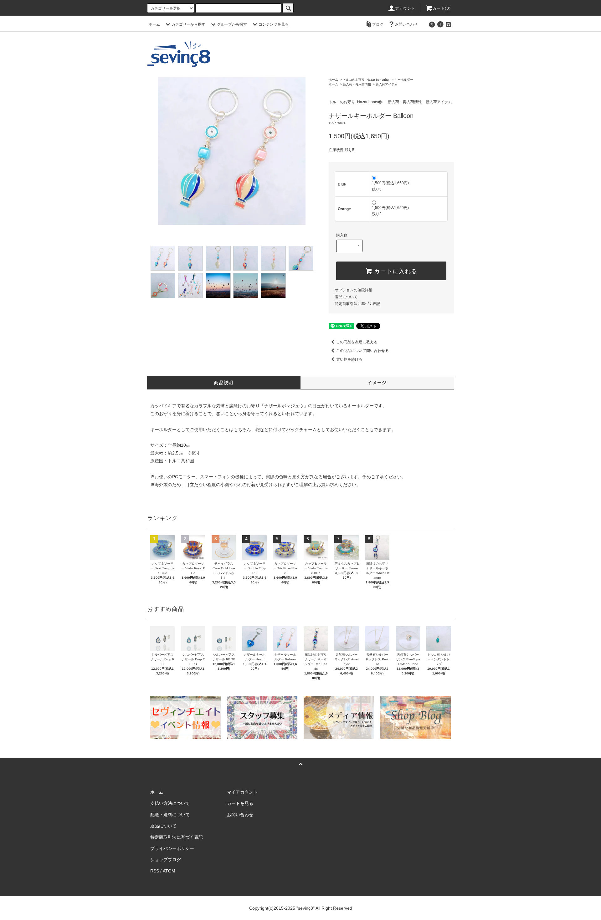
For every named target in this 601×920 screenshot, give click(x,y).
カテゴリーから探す (188, 24)
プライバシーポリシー (172, 848)
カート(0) (442, 8)
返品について (346, 297)
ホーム (154, 24)
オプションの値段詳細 (353, 290)
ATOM (169, 870)
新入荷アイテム (387, 84)
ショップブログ (165, 859)
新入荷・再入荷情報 (357, 84)
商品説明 (224, 382)
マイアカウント (242, 792)
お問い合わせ (406, 24)
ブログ (377, 24)
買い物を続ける (349, 359)
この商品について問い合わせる (362, 350)
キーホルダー (403, 79)
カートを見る (240, 803)
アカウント (405, 8)
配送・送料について (170, 814)
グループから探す (232, 24)
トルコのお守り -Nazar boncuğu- (366, 79)
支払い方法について (170, 803)
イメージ (377, 382)
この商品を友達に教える (357, 342)
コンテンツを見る (274, 24)
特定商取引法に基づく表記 (357, 304)
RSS (154, 870)
